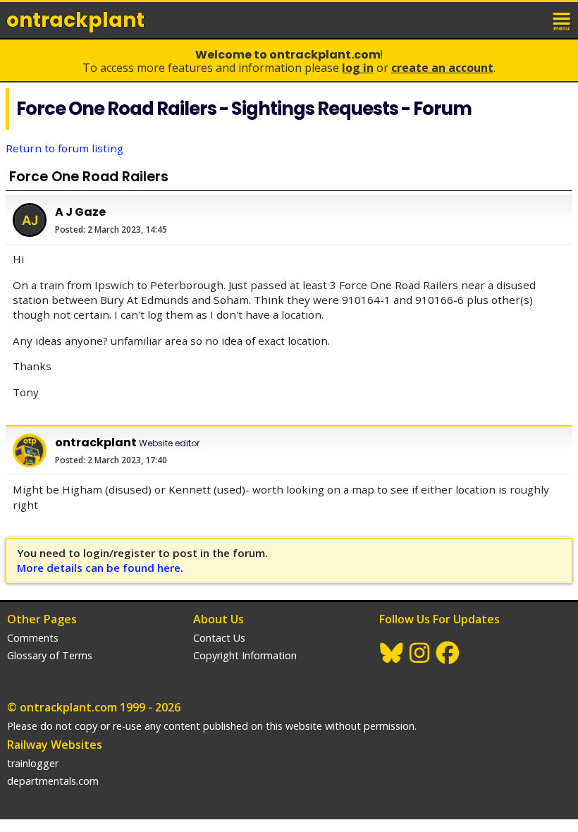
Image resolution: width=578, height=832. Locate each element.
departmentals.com (53, 781)
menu (562, 19)
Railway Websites (54, 744)
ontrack (75, 20)
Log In (358, 67)
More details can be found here (98, 568)
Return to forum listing (64, 148)
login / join (531, 19)
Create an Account (442, 67)
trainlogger (33, 763)
